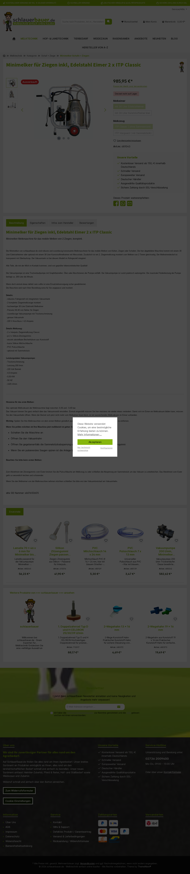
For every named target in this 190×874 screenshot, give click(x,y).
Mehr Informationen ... (89, 434)
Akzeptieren (95, 442)
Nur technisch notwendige (83, 448)
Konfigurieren (106, 448)
